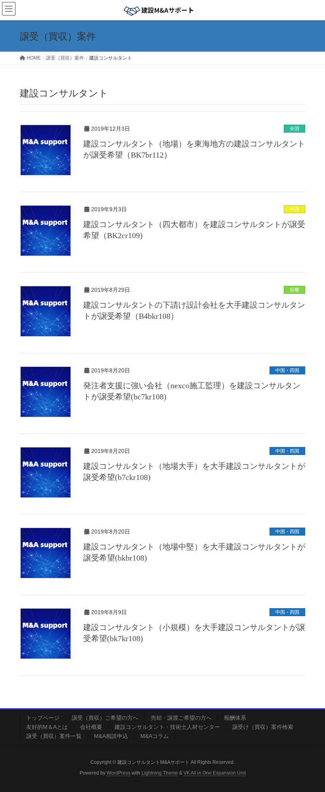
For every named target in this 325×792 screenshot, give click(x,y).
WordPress (118, 773)
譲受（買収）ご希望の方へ (105, 718)
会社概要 (91, 727)
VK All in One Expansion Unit (215, 773)
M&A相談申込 (111, 736)
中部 (294, 209)
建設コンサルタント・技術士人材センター (167, 727)
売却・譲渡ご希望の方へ (181, 718)
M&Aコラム (154, 736)
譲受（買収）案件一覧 (54, 736)
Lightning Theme (159, 773)
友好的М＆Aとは (47, 727)
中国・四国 (287, 370)
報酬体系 (235, 718)
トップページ (42, 718)
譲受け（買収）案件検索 (262, 727)
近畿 (294, 290)
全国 (294, 128)
